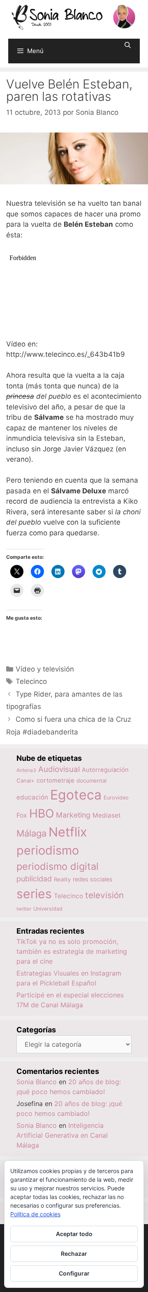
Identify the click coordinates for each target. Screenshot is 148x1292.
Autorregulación (105, 770)
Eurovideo (116, 798)
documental (91, 780)
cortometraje (55, 780)
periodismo (47, 850)
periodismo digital (57, 866)
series (34, 893)
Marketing (73, 815)
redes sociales (93, 879)
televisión (104, 895)
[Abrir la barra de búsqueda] (128, 45)
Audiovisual (59, 769)
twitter (23, 909)
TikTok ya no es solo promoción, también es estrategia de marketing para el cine (71, 951)
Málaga (31, 833)
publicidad (34, 878)
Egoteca (76, 795)
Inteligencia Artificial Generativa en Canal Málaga (62, 1135)
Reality (62, 879)
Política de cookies (35, 1214)
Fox (21, 815)
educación (32, 797)
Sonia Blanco (36, 1082)
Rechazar (74, 1253)
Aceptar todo (74, 1233)
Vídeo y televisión (45, 669)
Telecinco (31, 681)
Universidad (47, 909)
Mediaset (106, 815)
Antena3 (26, 770)
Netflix (68, 831)
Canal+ (25, 780)
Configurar (74, 1273)
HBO (41, 813)
